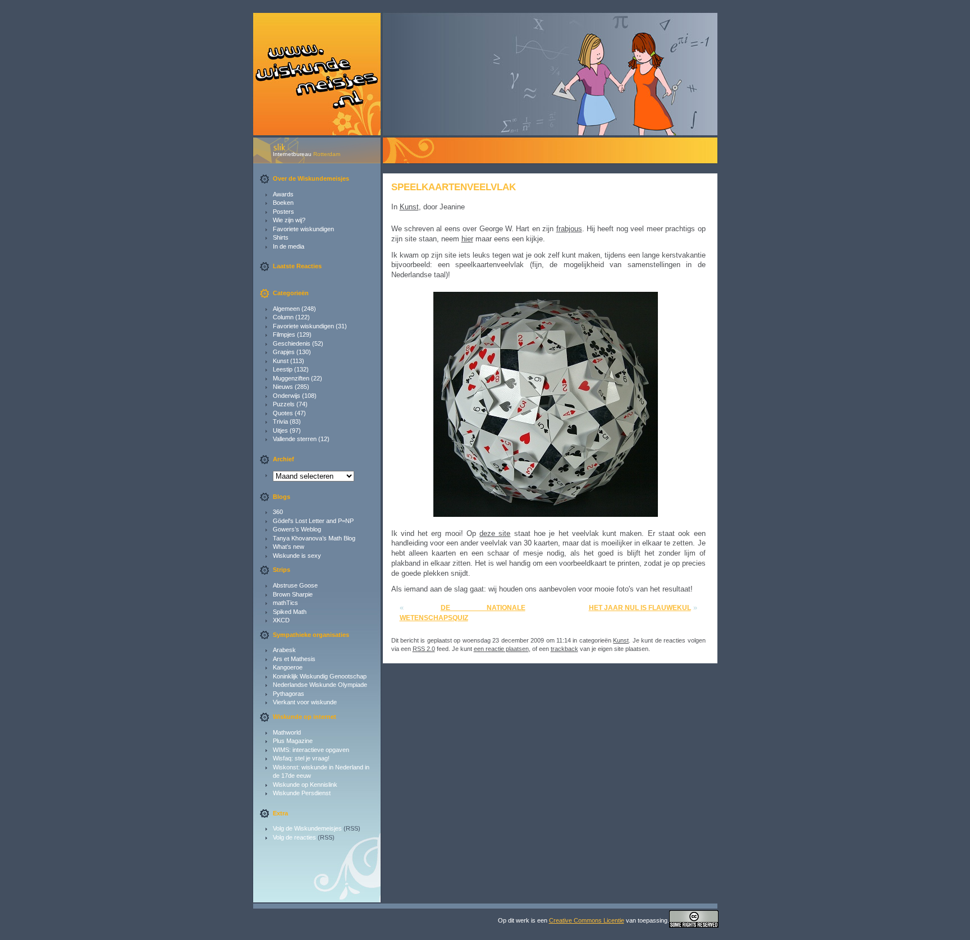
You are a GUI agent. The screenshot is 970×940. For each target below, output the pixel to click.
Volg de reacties (294, 837)
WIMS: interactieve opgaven (311, 749)
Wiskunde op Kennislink (305, 784)
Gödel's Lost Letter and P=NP (313, 520)
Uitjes (280, 430)
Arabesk (284, 649)
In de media (288, 246)
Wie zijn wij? (289, 220)
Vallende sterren (295, 438)
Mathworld (287, 732)
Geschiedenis (291, 343)
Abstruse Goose (295, 585)
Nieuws (283, 386)
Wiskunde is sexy (297, 555)
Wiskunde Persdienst (302, 793)
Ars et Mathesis (294, 658)
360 (278, 511)
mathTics (285, 602)
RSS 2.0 (424, 648)
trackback (564, 648)
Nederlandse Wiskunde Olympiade (320, 684)
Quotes (283, 413)
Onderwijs (286, 395)
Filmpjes (284, 334)
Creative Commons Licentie (586, 920)
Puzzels (284, 404)
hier (467, 239)
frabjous (569, 228)
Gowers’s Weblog (297, 529)
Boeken (283, 202)
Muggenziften (291, 378)
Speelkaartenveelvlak (453, 186)
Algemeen (286, 308)
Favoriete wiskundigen (303, 229)
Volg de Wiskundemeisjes (307, 828)
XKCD (281, 620)
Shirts (281, 237)
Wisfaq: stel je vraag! (301, 758)
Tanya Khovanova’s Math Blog (314, 538)
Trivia (280, 421)
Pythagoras (288, 693)
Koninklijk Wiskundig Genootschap (320, 676)
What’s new (288, 546)
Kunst (281, 360)
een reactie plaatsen (501, 648)
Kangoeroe (288, 667)
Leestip (282, 369)
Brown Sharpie (293, 594)
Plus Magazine (293, 740)
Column (283, 317)
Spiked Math (289, 611)
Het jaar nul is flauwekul (640, 608)
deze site (494, 533)
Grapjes (284, 352)
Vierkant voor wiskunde (305, 702)
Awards (283, 194)
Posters (283, 211)
